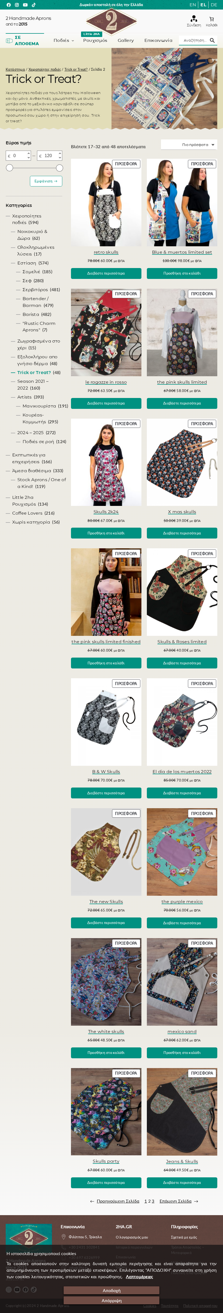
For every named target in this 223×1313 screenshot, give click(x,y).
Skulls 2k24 (106, 511)
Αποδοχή (111, 1290)
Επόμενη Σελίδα (179, 1200)
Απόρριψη (112, 1300)
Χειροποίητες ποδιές (45, 69)
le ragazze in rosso (106, 382)
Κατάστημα (15, 69)
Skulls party (106, 1161)
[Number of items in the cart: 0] (211, 19)
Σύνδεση (194, 25)
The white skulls (106, 1031)
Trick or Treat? (76, 69)
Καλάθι (211, 25)
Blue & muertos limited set (182, 252)
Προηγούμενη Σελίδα (115, 1200)
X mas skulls (182, 511)
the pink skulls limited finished (106, 641)
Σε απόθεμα (27, 40)
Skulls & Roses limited (181, 641)
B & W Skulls (106, 771)
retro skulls (106, 252)
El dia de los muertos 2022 (182, 771)
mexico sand (182, 1031)
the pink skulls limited (182, 382)
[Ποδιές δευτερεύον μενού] (73, 40)
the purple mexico (182, 901)
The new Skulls (106, 901)
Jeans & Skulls (182, 1161)
